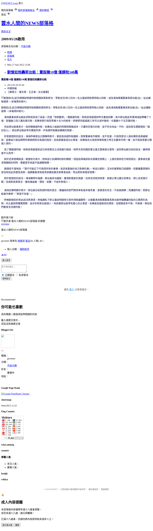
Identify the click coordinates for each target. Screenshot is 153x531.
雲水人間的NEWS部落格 (27, 23)
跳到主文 (6, 31)
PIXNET (54, 489)
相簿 (9, 52)
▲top (4, 254)
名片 (9, 59)
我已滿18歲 (7, 525)
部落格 (10, 56)
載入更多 (6, 260)
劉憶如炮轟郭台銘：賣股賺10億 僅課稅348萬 (42, 72)
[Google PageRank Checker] (15, 393)
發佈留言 (6, 278)
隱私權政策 (93, 489)
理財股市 (24, 249)
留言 (27, 241)
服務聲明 (105, 489)
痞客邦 (21, 241)
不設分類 (25, 46)
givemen (5, 224)
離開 (17, 525)
